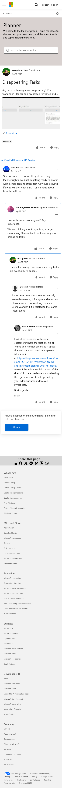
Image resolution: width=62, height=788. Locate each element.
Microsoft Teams (10, 654)
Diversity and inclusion (12, 754)
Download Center (10, 533)
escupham (17, 70)
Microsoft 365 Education (13, 593)
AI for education (10, 613)
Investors (7, 749)
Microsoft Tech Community (14, 699)
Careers (7, 729)
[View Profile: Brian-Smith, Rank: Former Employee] (17, 328)
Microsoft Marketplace (12, 704)
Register (45, 4)
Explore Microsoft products (14, 508)
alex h (14, 167)
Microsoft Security (11, 633)
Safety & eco (35, 780)
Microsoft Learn (10, 688)
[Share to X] (26, 462)
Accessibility (8, 759)
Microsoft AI (8, 628)
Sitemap (7, 776)
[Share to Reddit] (31, 462)
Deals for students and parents (16, 608)
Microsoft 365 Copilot (12, 659)
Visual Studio (9, 714)
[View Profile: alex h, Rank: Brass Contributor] (6, 169)
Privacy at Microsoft (11, 744)
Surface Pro (8, 477)
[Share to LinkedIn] (15, 462)
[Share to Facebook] (20, 462)
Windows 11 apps (10, 513)
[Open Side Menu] (4, 4)
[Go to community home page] (11, 4)
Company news (9, 739)
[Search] (36, 5)
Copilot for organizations (13, 493)
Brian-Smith (28, 326)
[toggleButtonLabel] (57, 13)
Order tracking (9, 548)
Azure (6, 678)
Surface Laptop (9, 482)
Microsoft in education (12, 578)
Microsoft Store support (13, 538)
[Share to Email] (46, 462)
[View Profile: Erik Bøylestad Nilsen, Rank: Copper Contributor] (10, 209)
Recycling (47, 780)
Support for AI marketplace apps (16, 694)
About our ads (9, 783)
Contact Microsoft (21, 776)
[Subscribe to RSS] (41, 462)
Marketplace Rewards (12, 709)
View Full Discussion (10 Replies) (19, 160)
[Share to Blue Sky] (36, 462)
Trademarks (21, 780)
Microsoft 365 (9, 643)
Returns (7, 543)
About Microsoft (10, 734)
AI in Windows (9, 503)
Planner (9, 13)
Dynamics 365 (9, 638)
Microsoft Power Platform (13, 648)
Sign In (54, 4)
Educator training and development (17, 603)
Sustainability (9, 764)
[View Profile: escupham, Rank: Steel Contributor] (6, 72)
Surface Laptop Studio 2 (13, 487)
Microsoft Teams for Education (15, 588)
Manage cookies (47, 776)
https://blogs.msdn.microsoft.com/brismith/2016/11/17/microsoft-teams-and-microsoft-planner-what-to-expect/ (36, 361)
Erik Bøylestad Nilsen (26, 207)
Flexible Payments (11, 563)
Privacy (34, 776)
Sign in (17, 427)
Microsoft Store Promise (13, 558)
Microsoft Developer (12, 683)
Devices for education (12, 583)
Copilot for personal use (13, 498)
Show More (11, 133)
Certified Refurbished (12, 553)
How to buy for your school (14, 598)
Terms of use (8, 780)
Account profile (9, 528)
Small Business (9, 664)
